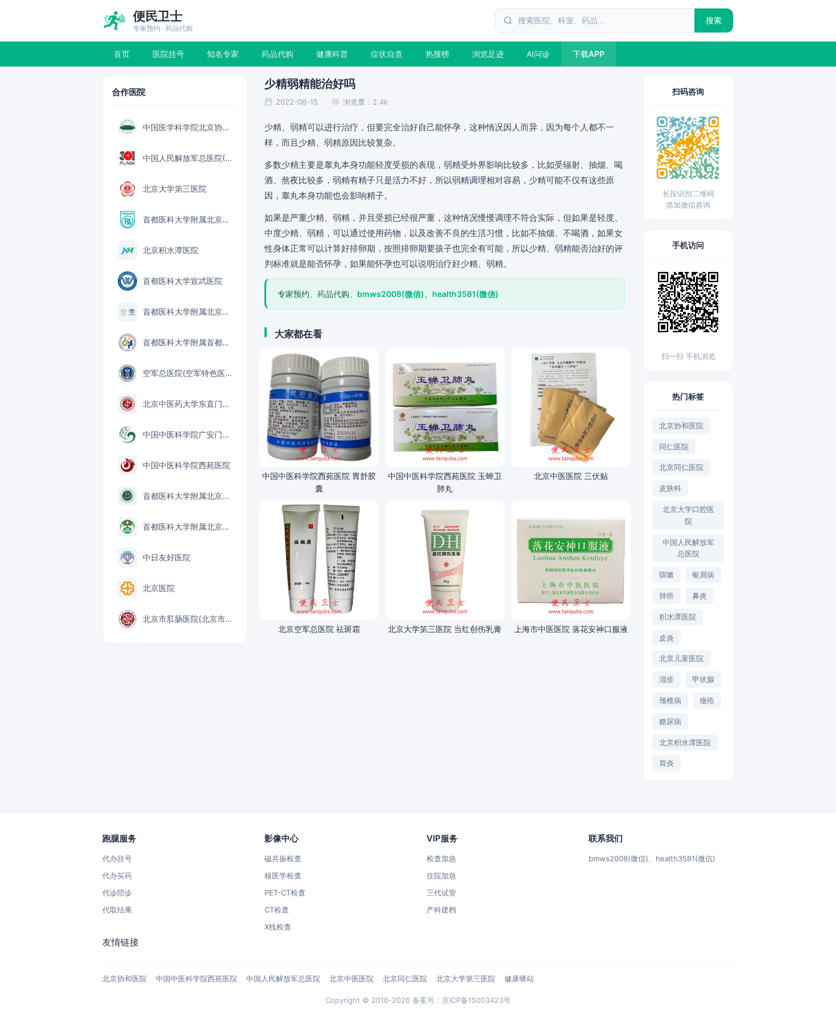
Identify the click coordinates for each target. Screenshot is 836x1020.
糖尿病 (670, 721)
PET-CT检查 (284, 892)
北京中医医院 (351, 978)
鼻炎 (699, 595)
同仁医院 (674, 446)
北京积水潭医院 (685, 742)
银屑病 (703, 574)
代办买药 (117, 875)
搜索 (714, 20)
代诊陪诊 (117, 892)
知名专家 (223, 54)
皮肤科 (670, 488)
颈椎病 (670, 700)
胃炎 (666, 762)
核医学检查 (282, 875)
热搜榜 (437, 54)
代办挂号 (117, 858)
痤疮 (707, 700)
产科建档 (441, 909)
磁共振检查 (282, 858)
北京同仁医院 (681, 467)
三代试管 (441, 892)
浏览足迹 (488, 54)
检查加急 (441, 858)
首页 (122, 54)
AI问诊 (538, 54)
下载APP (589, 54)
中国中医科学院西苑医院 (196, 978)
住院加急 (441, 875)
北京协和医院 (681, 425)
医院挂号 (168, 54)
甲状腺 (703, 679)
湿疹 (666, 679)
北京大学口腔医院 (688, 515)
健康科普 (332, 54)
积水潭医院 (677, 616)
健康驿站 (519, 978)
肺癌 (666, 595)
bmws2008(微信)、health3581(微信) (652, 858)
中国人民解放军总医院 (688, 548)
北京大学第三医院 (465, 978)
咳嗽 (666, 574)
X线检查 (277, 926)
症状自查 (387, 54)
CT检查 (276, 909)
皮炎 (666, 637)
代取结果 (117, 909)
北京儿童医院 (681, 658)
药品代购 (277, 54)
